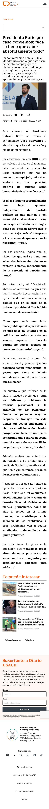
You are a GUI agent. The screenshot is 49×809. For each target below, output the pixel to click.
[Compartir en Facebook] (16, 115)
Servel (24, 799)
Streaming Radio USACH (24, 775)
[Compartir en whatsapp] (28, 115)
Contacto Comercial (24, 791)
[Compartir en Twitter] (22, 115)
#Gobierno (30, 640)
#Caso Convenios (13, 640)
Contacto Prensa (24, 783)
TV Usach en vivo (24, 767)
